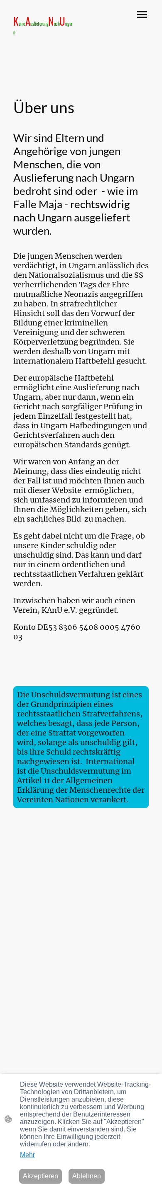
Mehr (27, 1154)
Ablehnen (86, 1176)
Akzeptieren (40, 1176)
